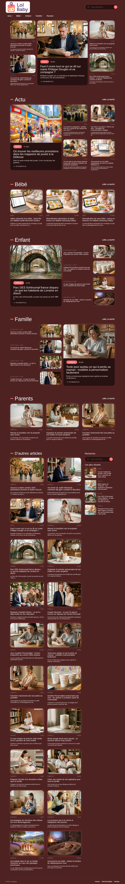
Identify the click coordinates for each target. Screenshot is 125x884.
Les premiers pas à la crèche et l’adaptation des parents (60, 821)
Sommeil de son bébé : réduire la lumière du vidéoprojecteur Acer (77, 300)
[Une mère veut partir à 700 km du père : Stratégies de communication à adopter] (103, 113)
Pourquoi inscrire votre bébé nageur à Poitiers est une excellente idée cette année (105, 511)
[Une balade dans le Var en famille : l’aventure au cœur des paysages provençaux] (27, 843)
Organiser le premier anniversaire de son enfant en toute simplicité (61, 434)
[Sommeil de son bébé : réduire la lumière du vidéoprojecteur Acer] (104, 298)
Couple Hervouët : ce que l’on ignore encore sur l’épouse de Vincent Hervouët (24, 380)
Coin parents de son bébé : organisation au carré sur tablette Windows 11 (102, 163)
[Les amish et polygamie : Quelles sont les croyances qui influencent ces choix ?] (75, 113)
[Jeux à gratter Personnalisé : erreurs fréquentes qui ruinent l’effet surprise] (104, 251)
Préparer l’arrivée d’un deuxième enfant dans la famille (26, 780)
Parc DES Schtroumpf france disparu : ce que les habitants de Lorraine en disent (100, 78)
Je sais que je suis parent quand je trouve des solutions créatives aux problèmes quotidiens (75, 163)
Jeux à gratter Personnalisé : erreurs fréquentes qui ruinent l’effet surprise (76, 253)
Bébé (21, 184)
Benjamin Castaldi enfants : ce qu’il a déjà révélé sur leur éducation (23, 364)
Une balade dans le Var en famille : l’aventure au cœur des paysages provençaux (24, 863)
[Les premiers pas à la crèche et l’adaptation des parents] (64, 802)
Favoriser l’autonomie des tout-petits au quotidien (98, 434)
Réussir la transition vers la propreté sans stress (101, 44)
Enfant (91, 74)
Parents (92, 41)
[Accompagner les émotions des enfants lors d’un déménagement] (27, 802)
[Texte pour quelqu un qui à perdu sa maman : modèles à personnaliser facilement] (89, 341)
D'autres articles (28, 453)
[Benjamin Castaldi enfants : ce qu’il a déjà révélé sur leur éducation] (51, 362)
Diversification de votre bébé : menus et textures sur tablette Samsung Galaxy (98, 220)
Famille (12, 41)
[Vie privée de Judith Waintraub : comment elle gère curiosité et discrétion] (23, 64)
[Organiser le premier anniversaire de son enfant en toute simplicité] (62, 415)
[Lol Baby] (18, 7)
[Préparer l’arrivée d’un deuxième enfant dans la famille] (27, 762)
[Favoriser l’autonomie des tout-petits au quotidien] (98, 415)
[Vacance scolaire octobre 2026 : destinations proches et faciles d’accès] (23, 30)
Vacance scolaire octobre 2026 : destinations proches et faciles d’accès (21, 45)
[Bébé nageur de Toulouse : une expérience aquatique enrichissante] (90, 485)
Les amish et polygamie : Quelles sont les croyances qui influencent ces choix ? (75, 128)
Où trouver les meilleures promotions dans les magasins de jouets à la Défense (35, 154)
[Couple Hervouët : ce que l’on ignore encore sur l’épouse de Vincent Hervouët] (51, 378)
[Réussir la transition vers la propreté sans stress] (102, 30)
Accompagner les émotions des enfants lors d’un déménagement (26, 821)
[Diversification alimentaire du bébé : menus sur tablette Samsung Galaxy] (62, 201)
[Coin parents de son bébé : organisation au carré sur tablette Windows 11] (103, 148)
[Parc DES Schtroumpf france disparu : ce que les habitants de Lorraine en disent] (102, 62)
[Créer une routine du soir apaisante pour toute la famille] (64, 762)
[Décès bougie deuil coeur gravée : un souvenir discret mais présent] (64, 721)
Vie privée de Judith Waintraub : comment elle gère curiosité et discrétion (21, 79)
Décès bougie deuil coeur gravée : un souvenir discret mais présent (62, 740)
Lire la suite (108, 99)
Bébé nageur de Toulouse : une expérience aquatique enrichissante (105, 486)
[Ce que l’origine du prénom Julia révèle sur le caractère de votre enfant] (104, 283)
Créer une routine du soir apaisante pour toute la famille (63, 780)
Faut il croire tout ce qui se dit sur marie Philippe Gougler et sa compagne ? (60, 69)
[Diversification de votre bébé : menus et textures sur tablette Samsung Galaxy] (98, 201)
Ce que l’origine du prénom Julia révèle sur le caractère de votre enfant (76, 285)
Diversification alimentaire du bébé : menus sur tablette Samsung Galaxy (61, 220)
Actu (44, 62)
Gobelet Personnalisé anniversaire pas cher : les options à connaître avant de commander (76, 269)
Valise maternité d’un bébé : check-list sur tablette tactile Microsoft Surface (25, 220)
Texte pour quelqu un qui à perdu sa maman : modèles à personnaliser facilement (88, 369)
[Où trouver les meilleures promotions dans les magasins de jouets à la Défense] (36, 124)
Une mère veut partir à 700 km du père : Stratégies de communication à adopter (102, 128)
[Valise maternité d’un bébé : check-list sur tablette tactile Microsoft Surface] (26, 201)
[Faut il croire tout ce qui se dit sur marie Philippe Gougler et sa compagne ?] (62, 39)
